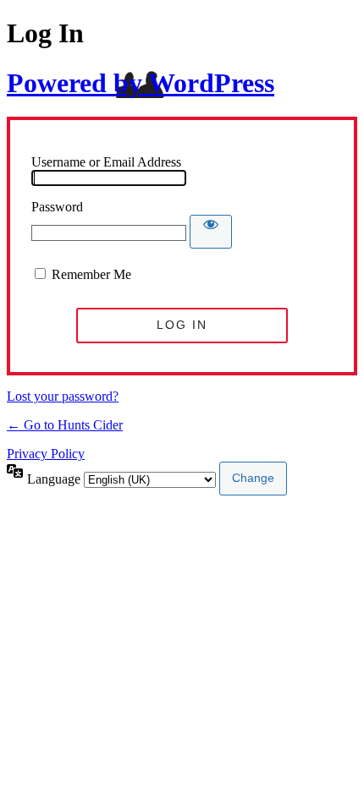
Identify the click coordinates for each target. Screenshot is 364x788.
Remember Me (91, 274)
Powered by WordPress (140, 83)
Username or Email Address (106, 162)
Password (57, 207)
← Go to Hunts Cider (65, 425)
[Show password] (211, 232)
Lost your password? (63, 396)
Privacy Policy (46, 453)
